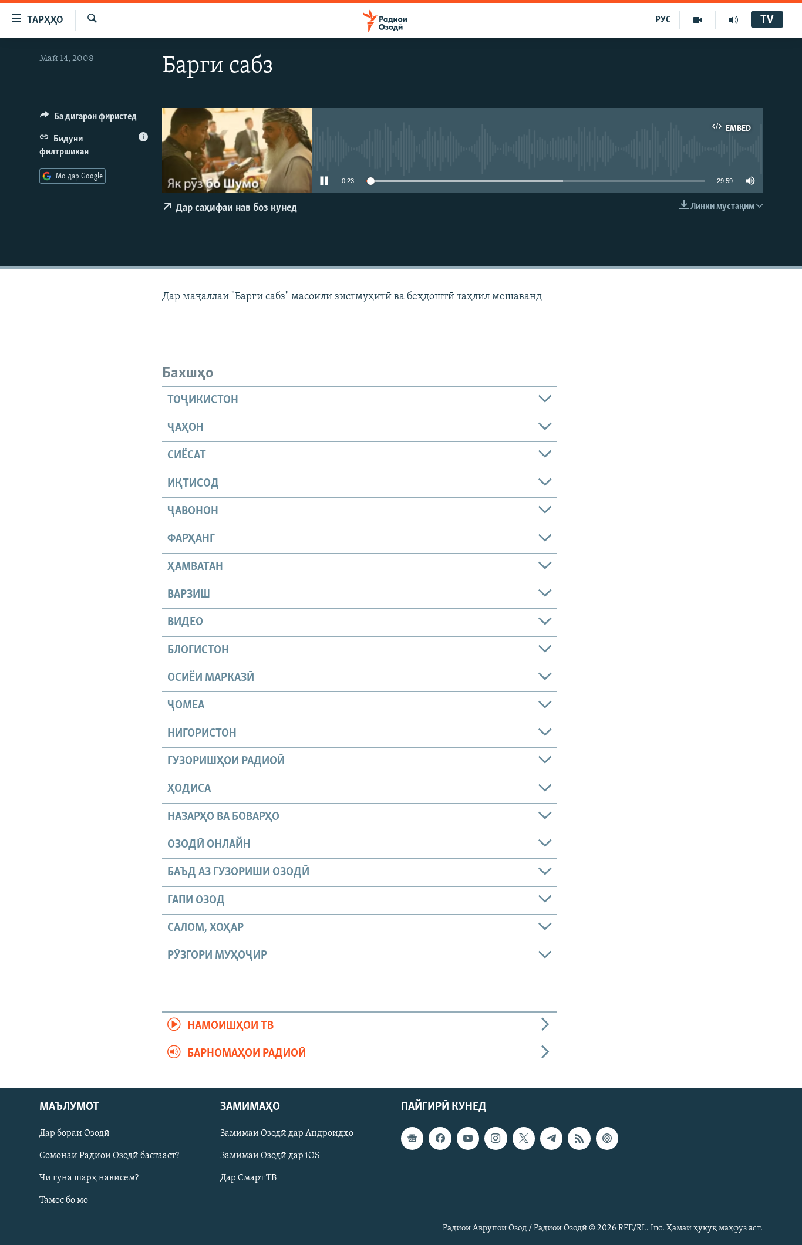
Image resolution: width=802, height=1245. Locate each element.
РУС (663, 20)
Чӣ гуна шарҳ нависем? (89, 1178)
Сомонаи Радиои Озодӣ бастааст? (109, 1155)
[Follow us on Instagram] (495, 1138)
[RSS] (579, 1138)
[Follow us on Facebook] (440, 1138)
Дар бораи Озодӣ (74, 1133)
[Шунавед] (733, 20)
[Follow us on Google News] (412, 1138)
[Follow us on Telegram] (551, 1138)
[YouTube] (698, 20)
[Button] (88, 119)
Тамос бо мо (63, 1200)
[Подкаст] (607, 1138)
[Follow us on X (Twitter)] (524, 1138)
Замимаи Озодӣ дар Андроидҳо (286, 1133)
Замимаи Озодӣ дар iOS (270, 1155)
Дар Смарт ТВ (248, 1178)
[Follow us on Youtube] (468, 1138)
